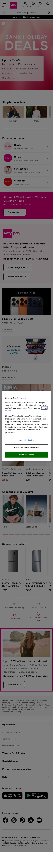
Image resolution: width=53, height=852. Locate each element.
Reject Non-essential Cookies (26, 447)
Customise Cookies (26, 440)
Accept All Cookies (26, 454)
